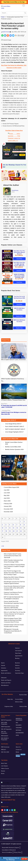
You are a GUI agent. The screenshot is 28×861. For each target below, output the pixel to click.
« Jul (2, 546)
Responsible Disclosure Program (10, 847)
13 (13, 528)
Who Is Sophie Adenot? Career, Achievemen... (14, 359)
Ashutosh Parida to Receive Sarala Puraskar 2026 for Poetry (14, 625)
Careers (20, 755)
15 (20, 528)
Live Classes (4, 765)
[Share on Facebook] (10, 35)
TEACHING (19, 727)
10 (2, 528)
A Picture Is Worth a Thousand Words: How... (13, 400)
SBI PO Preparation (6, 720)
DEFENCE (18, 730)
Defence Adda (18, 701)
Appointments (18, 655)
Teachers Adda (23, 694)
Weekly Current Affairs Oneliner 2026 (13, 443)
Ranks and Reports (6, 680)
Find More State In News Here (14, 130)
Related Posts (6, 340)
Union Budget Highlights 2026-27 (14, 432)
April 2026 (7, 498)
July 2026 (6, 490)
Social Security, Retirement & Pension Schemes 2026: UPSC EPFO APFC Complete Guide (14, 588)
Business (17, 662)
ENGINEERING (20, 732)
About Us (18, 747)
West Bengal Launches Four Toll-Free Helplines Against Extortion (14, 582)
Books (2, 773)
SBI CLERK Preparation (4, 723)
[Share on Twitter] (13, 35)
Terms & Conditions (7, 852)
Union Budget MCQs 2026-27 (13, 423)
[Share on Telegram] (5, 35)
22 (21, 531)
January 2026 (8, 506)
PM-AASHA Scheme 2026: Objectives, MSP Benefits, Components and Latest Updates (13, 607)
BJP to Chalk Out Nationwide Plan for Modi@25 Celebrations (13, 597)
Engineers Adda (9, 706)
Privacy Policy (17, 852)
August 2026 (11, 487)
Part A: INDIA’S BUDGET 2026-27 (14, 426)
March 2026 (7, 501)
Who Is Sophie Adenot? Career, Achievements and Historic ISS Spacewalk (12, 555)
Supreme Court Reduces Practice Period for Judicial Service (13, 593)
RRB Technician (5, 747)
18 (6, 531)
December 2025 (8, 509)
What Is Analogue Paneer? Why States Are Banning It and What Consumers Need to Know (13, 620)
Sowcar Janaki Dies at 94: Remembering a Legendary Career (13, 602)
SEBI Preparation (5, 726)
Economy (17, 670)
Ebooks (3, 771)
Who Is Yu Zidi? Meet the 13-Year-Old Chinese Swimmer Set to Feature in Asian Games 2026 (14, 614)
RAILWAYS (18, 725)
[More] (23, 5)
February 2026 (8, 503)
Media (17, 752)
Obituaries (4, 677)
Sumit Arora (5, 32)
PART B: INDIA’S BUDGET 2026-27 (15, 429)
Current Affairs (19, 699)
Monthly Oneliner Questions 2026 (14, 449)
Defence (17, 665)
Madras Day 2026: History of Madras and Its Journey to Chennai (14, 578)
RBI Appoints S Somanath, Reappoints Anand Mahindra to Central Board (12, 631)
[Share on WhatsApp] (2, 35)
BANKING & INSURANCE (19, 719)
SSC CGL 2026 (5, 752)
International (18, 650)
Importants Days (19, 673)
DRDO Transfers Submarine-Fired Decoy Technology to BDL (13, 561)
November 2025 (8, 511)
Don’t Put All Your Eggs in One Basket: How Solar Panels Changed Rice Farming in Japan (14, 572)
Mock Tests (4, 763)
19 (9, 531)
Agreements (4, 670)
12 (9, 528)
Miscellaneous (5, 685)
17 (2, 531)
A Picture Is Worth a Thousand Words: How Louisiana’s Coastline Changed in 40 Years (14, 566)
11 (6, 528)
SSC (17, 722)
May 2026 (6, 495)
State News (18, 653)
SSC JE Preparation (6, 729)
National (17, 648)
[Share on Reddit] (8, 35)
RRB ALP (3, 749)
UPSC (17, 735)
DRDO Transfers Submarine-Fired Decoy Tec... (12, 380)
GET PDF (24, 858)
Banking (17, 658)
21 (17, 531)
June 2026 (7, 492)
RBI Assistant (4, 735)
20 (13, 531)
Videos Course (5, 768)
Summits (17, 668)
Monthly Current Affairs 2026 (13, 446)
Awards (3, 665)
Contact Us (19, 749)
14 (17, 528)
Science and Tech (5, 682)
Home (3, 17)
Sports (3, 662)
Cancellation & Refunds (8, 850)
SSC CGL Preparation (4, 732)
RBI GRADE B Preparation (4, 739)
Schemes (3, 668)
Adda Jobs (10, 699)
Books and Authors (6, 673)
